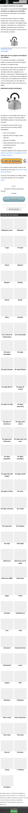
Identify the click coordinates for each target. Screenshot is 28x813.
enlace (2, 180)
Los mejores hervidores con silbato (11, 6)
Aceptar (15, 811)
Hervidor (23, 1)
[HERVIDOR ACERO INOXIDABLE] (14, 42)
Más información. (14, 809)
